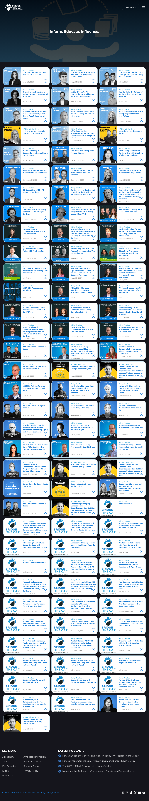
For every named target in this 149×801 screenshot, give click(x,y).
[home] (14, 7)
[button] (143, 7)
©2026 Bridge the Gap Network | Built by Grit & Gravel (30, 793)
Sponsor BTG (130, 7)
